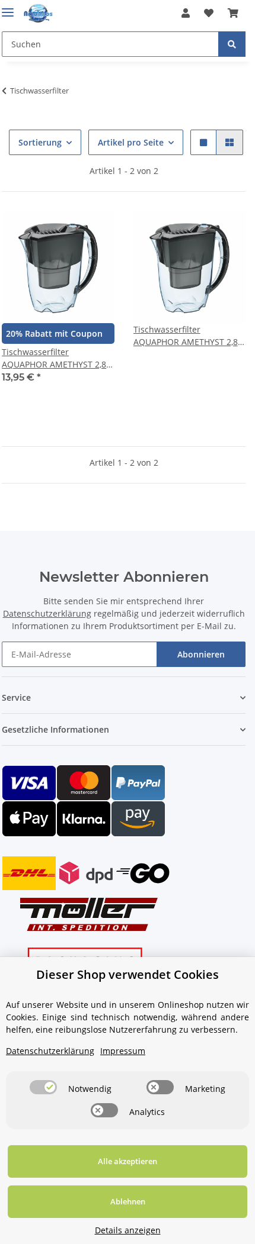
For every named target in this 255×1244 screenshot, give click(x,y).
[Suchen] (232, 44)
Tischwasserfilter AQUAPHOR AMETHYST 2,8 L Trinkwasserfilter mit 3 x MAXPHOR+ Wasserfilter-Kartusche (188, 336)
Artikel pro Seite (131, 142)
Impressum (122, 1050)
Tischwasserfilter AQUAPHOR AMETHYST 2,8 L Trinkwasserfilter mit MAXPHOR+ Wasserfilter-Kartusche (57, 358)
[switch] (43, 1087)
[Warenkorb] (233, 13)
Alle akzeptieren (127, 1161)
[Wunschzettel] (209, 13)
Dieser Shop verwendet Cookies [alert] (127, 974)
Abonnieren (201, 654)
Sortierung (40, 142)
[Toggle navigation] (8, 7)
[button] (185, 13)
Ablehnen (127, 1201)
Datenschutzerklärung (47, 613)
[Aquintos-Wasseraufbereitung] (38, 13)
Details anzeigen (128, 1230)
